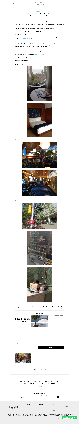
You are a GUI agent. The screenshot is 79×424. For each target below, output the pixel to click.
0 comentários (46, 18)
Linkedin (54, 410)
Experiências (28, 408)
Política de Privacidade (42, 409)
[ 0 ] (61, 308)
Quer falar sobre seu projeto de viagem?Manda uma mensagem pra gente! (69, 418)
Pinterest (55, 409)
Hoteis (37, 11)
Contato (39, 408)
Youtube (54, 408)
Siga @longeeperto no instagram (39, 369)
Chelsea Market (57, 45)
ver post (35, 54)
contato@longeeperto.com (39, 416)
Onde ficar (41, 11)
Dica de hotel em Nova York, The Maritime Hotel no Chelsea (39, 15)
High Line (50, 45)
